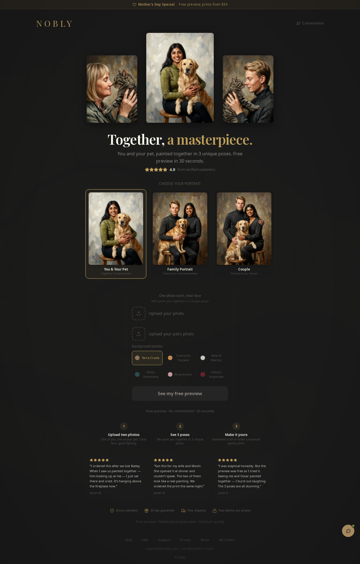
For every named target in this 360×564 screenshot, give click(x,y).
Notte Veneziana (150, 374)
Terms (205, 540)
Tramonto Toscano (183, 357)
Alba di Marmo (216, 357)
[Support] (348, 531)
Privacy (185, 540)
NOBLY (55, 23)
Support (164, 540)
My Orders (227, 540)
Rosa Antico (183, 374)
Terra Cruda (150, 358)
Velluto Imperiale (216, 374)
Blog (128, 540)
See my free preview (180, 393)
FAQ (145, 540)
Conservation (313, 23)
